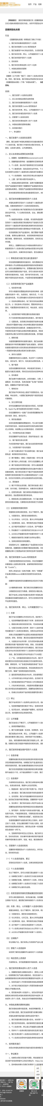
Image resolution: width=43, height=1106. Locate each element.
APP (38, 1071)
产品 (35, 4)
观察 (40, 4)
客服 (38, 1078)
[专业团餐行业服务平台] (10, 4)
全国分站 (10, 1080)
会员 (38, 1068)
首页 (30, 4)
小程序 (38, 1075)
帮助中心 (3, 1082)
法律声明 (6, 1084)
